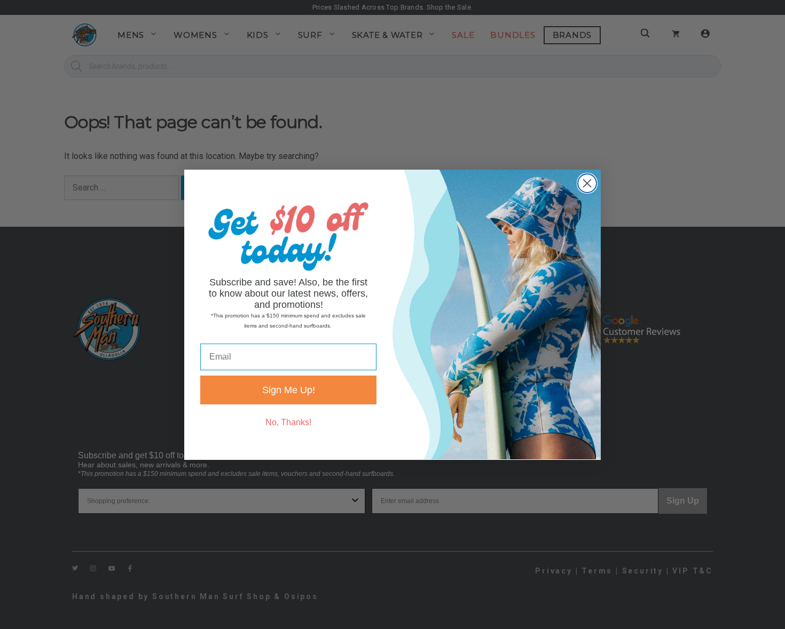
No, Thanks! (288, 421)
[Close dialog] (587, 183)
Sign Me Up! (288, 389)
